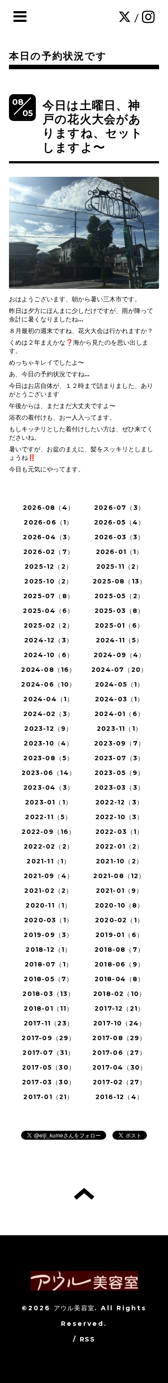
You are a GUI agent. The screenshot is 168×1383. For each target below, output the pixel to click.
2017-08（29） (119, 1038)
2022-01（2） (119, 846)
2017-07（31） (48, 1053)
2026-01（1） (119, 552)
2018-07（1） (49, 964)
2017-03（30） (48, 1082)
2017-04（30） (119, 1067)
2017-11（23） (48, 1023)
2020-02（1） (119, 920)
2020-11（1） (48, 905)
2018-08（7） (119, 950)
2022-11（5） (48, 817)
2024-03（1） (119, 699)
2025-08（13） (119, 581)
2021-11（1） (48, 861)
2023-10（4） (48, 743)
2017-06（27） (119, 1053)
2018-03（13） (48, 994)
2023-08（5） (48, 758)
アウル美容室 (74, 1308)
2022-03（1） (119, 832)
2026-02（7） (48, 552)
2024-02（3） (48, 714)
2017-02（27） (119, 1082)
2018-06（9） (119, 964)
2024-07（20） (119, 670)
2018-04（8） (120, 979)
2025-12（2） (49, 566)
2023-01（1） (48, 802)
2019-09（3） (48, 935)
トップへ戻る (84, 1194)
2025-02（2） (48, 625)
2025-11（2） (119, 566)
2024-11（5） (119, 640)
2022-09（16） (48, 832)
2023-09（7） (119, 743)
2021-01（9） (119, 891)
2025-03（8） (120, 611)
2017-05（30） (48, 1067)
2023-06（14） (49, 773)
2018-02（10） (119, 994)
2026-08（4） (48, 508)
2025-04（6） (48, 611)
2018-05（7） (48, 979)
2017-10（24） (119, 1023)
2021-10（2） (119, 861)
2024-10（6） (48, 655)
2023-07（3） (120, 758)
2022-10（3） (119, 817)
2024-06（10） (48, 684)
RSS (87, 1339)
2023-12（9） (48, 729)
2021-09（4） (48, 876)
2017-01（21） (48, 1097)
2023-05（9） (120, 773)
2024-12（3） (48, 640)
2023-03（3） (119, 787)
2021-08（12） (119, 876)
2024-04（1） (48, 699)
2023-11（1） (119, 729)
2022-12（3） (119, 802)
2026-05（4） (119, 522)
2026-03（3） (120, 537)
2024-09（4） (120, 655)
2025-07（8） (48, 596)
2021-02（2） (48, 891)
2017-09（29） (48, 1038)
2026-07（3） (119, 508)
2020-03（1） (48, 920)
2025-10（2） (48, 581)
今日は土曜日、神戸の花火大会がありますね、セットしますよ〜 (93, 126)
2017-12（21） (119, 1008)
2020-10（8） (119, 905)
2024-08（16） (48, 670)
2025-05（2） (119, 596)
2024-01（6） (119, 714)
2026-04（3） (48, 537)
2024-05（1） (119, 684)
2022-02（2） (48, 846)
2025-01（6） (119, 625)
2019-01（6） (119, 935)
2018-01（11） (48, 1008)
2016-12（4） (119, 1097)
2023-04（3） (48, 787)
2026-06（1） (48, 522)
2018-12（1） (48, 950)
